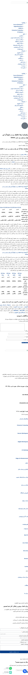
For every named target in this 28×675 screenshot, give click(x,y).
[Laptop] (26, 562)
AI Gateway (20, 32)
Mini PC (26, 535)
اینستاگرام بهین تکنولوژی (19, 312)
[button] (14, 71)
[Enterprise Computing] (26, 421)
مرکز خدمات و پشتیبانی (23, 577)
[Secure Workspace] (26, 429)
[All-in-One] (26, 546)
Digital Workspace (18, 26)
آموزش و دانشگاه (19, 41)
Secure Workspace (18, 24)
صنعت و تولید (20, 43)
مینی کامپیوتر (20, 52)
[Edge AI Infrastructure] (26, 454)
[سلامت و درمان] (26, 480)
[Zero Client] (26, 538)
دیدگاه (26, 331)
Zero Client (25, 542)
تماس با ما (23, 67)
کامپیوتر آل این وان (19, 54)
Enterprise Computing (17, 30)
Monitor (26, 558)
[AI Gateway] (26, 445)
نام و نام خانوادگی (24, 627)
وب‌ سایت (26, 339)
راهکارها (23, 22)
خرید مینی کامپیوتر (18, 306)
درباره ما (23, 65)
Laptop (26, 566)
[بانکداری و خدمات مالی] (26, 465)
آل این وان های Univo (5, 168)
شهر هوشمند (20, 49)
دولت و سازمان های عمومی (17, 37)
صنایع (24, 33)
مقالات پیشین (24, 154)
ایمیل (26, 336)
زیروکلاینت (20, 58)
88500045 (16, 310)
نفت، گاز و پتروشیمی (18, 47)
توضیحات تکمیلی (24, 644)
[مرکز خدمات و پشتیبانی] (26, 573)
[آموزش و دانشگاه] (26, 488)
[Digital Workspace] (26, 437)
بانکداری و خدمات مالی (23, 469)
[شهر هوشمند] (26, 520)
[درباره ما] (26, 589)
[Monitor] (26, 554)
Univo (13, 162)
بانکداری (21, 35)
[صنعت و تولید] (26, 496)
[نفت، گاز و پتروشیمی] (26, 512)
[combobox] (22, 670)
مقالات (26, 585)
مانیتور (21, 56)
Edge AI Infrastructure (22, 458)
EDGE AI (21, 28)
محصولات (23, 50)
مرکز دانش (23, 62)
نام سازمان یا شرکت (23, 635)
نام (27, 333)
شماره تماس (25, 631)
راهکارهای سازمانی (24, 418)
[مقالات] (26, 581)
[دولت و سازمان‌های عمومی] (26, 473)
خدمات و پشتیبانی (21, 64)
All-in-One (25, 550)
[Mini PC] (26, 531)
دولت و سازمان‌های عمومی (22, 477)
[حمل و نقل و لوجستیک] (26, 504)
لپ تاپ (21, 60)
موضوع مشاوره (24, 639)
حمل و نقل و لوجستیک (18, 45)
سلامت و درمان (19, 39)
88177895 (22, 310)
